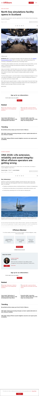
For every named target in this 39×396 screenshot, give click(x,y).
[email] (23, 25)
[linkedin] (17, 25)
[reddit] (21, 25)
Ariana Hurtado (4, 170)
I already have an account (19, 249)
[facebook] (15, 25)
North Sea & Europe (5, 8)
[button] (2, 3)
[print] (37, 25)
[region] (19, 392)
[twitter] (19, 25)
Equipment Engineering (5, 151)
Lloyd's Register (16, 170)
